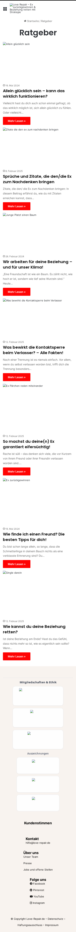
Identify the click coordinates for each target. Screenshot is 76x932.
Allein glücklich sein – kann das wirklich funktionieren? (34, 93)
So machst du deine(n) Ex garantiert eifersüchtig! (28, 444)
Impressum (51, 925)
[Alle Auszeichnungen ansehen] (38, 765)
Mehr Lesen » (17, 121)
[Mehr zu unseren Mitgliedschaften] (38, 696)
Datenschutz (55, 918)
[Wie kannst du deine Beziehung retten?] (38, 594)
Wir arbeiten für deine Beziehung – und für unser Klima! (37, 264)
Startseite (32, 21)
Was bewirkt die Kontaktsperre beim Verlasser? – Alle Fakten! (34, 350)
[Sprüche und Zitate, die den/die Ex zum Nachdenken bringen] (38, 147)
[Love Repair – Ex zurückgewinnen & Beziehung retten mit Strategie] (25, 8)
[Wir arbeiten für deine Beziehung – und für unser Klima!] (38, 232)
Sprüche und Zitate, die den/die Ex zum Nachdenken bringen (37, 179)
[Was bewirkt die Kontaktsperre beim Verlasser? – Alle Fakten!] (38, 318)
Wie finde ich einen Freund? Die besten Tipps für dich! (34, 536)
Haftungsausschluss (30, 925)
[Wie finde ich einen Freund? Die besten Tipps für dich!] (38, 501)
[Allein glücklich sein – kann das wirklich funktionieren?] (38, 61)
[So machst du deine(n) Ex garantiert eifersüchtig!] (38, 408)
